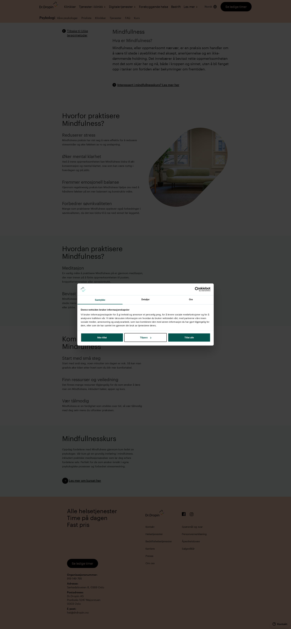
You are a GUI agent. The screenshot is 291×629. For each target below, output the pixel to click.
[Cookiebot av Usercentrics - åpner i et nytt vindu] (197, 289)
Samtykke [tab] (100, 299)
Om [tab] (191, 299)
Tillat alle (189, 337)
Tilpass (144, 337)
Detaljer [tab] (145, 299)
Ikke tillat (102, 337)
